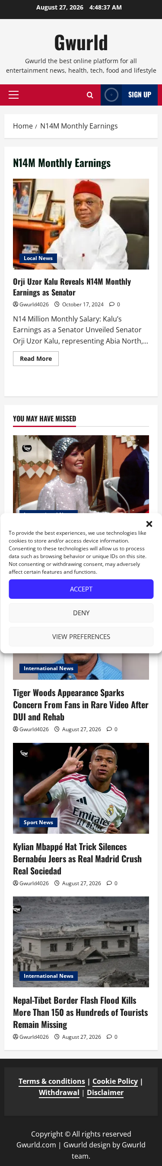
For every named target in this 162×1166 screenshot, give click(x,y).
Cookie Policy (115, 1081)
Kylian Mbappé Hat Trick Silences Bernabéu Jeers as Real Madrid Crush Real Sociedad (77, 858)
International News (48, 668)
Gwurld (81, 42)
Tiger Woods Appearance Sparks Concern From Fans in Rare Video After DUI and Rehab (81, 704)
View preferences (81, 636)
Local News (38, 258)
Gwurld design (87, 1145)
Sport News (38, 822)
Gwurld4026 (34, 304)
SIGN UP (139, 94)
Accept (81, 589)
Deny (81, 612)
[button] (149, 524)
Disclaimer (105, 1092)
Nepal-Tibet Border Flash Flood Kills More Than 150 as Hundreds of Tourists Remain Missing (80, 1012)
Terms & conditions (52, 1081)
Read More (39, 360)
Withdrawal (59, 1092)
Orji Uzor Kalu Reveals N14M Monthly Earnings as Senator (81, 224)
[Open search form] (90, 95)
